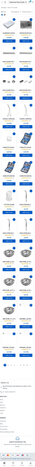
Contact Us (3, 407)
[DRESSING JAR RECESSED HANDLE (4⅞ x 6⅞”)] (26, 338)
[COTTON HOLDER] (9, 196)
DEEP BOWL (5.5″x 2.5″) (9, 290)
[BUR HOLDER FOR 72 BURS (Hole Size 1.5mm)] (26, 81)
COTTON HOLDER (9, 204)
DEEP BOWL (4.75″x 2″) (26, 261)
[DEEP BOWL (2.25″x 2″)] (9, 253)
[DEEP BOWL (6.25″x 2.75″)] (26, 281)
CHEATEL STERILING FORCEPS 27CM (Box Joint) (9, 119)
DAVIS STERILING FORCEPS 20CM (9, 233)
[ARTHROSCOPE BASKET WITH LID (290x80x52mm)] (26, 24)
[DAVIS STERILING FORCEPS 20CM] (9, 224)
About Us (2, 405)
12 (23, 365)
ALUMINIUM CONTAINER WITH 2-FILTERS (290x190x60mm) (9, 33)
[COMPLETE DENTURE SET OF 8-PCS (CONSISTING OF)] (9, 167)
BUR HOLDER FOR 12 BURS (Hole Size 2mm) (26, 61)
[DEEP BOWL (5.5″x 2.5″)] (9, 281)
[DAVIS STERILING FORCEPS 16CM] (26, 196)
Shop (1, 402)
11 (20, 365)
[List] (4, 15)
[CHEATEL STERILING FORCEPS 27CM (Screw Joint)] (26, 110)
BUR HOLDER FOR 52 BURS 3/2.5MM (9, 90)
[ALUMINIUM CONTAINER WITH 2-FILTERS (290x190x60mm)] (9, 24)
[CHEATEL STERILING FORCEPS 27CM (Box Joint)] (9, 110)
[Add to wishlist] (14, 19)
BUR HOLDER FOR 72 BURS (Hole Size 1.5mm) (26, 90)
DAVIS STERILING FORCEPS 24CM (26, 233)
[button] (29, 2)
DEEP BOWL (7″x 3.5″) (9, 319)
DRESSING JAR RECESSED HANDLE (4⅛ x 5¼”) (9, 347)
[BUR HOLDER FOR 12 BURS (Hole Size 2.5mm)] (9, 53)
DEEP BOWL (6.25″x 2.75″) (26, 290)
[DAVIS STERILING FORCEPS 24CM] (26, 224)
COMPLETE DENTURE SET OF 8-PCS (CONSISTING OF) (9, 176)
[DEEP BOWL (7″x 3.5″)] (9, 310)
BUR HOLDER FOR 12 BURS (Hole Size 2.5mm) (9, 61)
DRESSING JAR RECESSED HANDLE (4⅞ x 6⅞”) (26, 347)
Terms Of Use (3, 426)
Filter (4, 12)
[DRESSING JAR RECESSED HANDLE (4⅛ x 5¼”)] (9, 338)
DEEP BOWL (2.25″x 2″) (9, 261)
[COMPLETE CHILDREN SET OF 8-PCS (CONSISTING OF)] (9, 138)
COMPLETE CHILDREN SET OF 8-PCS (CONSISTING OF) (9, 147)
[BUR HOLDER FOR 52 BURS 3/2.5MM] (9, 81)
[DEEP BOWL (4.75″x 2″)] (26, 253)
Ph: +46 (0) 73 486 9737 (9, 392)
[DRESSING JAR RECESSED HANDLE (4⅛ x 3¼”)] (26, 310)
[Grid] (2, 15)
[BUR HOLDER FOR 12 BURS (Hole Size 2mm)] (26, 53)
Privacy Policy (3, 429)
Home (1, 399)
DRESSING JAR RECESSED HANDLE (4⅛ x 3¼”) (26, 319)
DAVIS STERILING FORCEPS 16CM (26, 204)
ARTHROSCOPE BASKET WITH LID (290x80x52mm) (26, 33)
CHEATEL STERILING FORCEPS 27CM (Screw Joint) (26, 119)
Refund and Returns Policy (7, 432)
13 (27, 365)
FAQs (1, 423)
